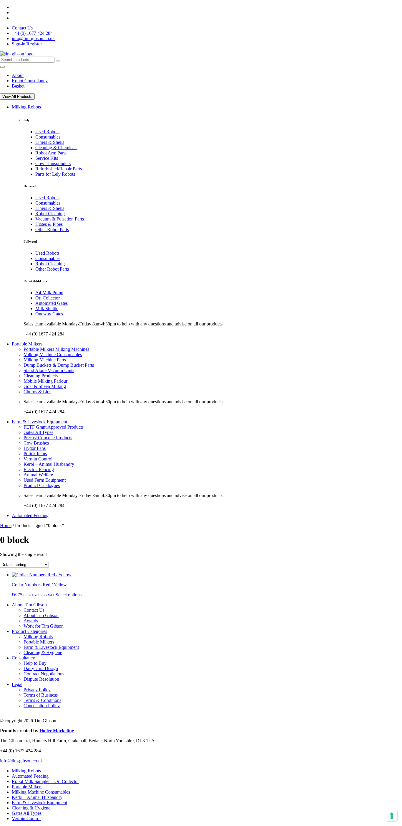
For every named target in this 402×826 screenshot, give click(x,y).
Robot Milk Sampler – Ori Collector (45, 781)
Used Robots (47, 131)
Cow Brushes (36, 442)
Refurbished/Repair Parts (58, 168)
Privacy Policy (37, 689)
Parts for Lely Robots (55, 174)
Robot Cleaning (50, 213)
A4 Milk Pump (49, 292)
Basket (18, 85)
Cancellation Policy (42, 705)
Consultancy (23, 657)
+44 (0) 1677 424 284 (32, 33)
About (18, 75)
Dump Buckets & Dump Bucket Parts (59, 365)
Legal (17, 684)
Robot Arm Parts (51, 152)
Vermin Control (38, 458)
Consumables (47, 136)
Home (5, 525)
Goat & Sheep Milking (45, 386)
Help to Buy (35, 663)
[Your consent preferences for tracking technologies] (391, 815)
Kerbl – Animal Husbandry (49, 464)
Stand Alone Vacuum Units (49, 370)
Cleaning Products (41, 375)
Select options (69, 594)
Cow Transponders (53, 163)
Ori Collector (47, 297)
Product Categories (29, 631)
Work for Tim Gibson (44, 625)
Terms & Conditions (42, 700)
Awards (31, 620)
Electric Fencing (39, 469)
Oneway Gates (49, 313)
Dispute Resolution (41, 679)
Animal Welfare (38, 474)
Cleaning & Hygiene (43, 652)
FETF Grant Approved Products (54, 427)
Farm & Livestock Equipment (39, 421)
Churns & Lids (37, 391)
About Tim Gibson (29, 604)
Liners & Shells (49, 142)
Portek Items (35, 453)
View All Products (17, 96)
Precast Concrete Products (48, 437)
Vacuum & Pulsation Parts (59, 218)
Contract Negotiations (44, 673)
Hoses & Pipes (49, 224)
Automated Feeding (30, 515)
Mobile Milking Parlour (45, 381)
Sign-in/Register (27, 43)
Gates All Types (38, 432)
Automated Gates (51, 303)
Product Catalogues (42, 485)
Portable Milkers (27, 343)
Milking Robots (26, 106)
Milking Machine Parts (45, 359)
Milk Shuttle (46, 308)
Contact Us (22, 27)
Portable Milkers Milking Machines (56, 349)
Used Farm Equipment (45, 480)
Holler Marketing (56, 730)
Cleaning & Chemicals (56, 147)
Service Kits (46, 158)
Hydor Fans (35, 448)
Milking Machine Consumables (53, 354)
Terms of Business (41, 694)
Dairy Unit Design (41, 668)
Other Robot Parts (52, 229)
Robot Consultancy (30, 80)
